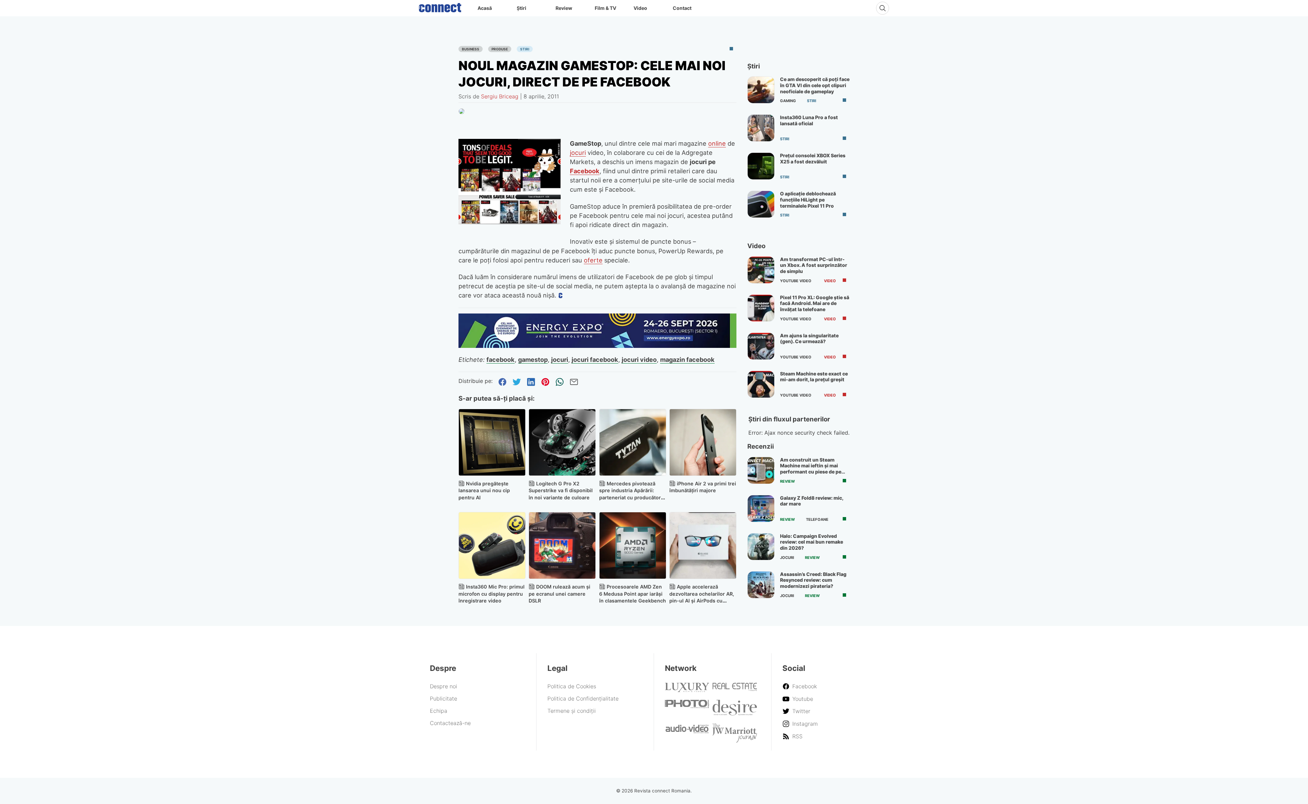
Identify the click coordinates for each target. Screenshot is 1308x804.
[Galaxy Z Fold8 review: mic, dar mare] (761, 508)
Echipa (438, 710)
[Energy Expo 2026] (597, 345)
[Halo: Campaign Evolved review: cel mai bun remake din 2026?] (761, 546)
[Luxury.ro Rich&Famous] (687, 690)
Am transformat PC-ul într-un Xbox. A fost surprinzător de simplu (813, 265)
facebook (500, 359)
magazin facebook (687, 359)
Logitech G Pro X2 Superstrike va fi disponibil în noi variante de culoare (561, 491)
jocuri (578, 152)
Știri (521, 8)
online (717, 143)
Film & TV (605, 8)
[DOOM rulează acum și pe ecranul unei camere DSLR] (562, 545)
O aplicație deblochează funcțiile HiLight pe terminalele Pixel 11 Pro (808, 199)
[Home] (440, 6)
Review (564, 8)
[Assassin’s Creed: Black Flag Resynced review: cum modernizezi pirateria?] (761, 584)
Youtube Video (795, 280)
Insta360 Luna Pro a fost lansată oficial (809, 120)
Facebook (585, 171)
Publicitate (443, 698)
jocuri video (639, 359)
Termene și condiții (571, 710)
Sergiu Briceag (499, 96)
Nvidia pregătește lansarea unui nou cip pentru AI (484, 491)
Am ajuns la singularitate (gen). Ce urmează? (809, 338)
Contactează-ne (450, 723)
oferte (593, 260)
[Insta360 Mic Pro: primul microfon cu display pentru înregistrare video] (492, 545)
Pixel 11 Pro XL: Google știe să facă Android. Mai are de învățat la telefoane (814, 303)
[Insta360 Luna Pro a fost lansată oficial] (761, 128)
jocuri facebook (595, 359)
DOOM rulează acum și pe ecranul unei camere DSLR (559, 594)
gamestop (533, 359)
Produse (500, 49)
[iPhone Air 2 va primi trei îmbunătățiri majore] (702, 442)
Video (640, 8)
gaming (788, 100)
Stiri (524, 49)
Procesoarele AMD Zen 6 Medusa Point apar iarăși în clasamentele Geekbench (632, 594)
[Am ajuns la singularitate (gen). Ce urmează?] (761, 346)
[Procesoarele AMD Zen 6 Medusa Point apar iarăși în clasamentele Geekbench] (632, 545)
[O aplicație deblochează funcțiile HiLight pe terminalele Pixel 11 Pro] (761, 204)
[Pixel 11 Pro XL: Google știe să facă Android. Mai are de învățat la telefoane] (761, 308)
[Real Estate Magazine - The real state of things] (735, 689)
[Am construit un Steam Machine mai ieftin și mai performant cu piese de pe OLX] (761, 470)
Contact (682, 8)
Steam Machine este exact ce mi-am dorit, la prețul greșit (814, 377)
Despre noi (443, 686)
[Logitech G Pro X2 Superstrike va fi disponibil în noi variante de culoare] (562, 442)
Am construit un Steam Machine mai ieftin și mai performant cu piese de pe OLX (810, 469)
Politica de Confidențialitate (583, 698)
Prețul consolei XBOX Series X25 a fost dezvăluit (812, 158)
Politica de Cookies (571, 686)
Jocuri (787, 557)
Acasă (485, 8)
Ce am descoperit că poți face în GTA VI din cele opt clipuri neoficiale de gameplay (815, 85)
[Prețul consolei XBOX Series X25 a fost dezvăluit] (761, 166)
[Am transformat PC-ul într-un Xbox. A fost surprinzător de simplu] (761, 270)
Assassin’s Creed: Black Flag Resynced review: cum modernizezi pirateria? (813, 580)
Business (470, 49)
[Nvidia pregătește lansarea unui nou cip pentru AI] (492, 442)
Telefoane (817, 519)
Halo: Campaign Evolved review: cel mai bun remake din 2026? (811, 542)
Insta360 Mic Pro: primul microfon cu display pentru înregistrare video (491, 594)
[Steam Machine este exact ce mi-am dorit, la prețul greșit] (761, 384)
